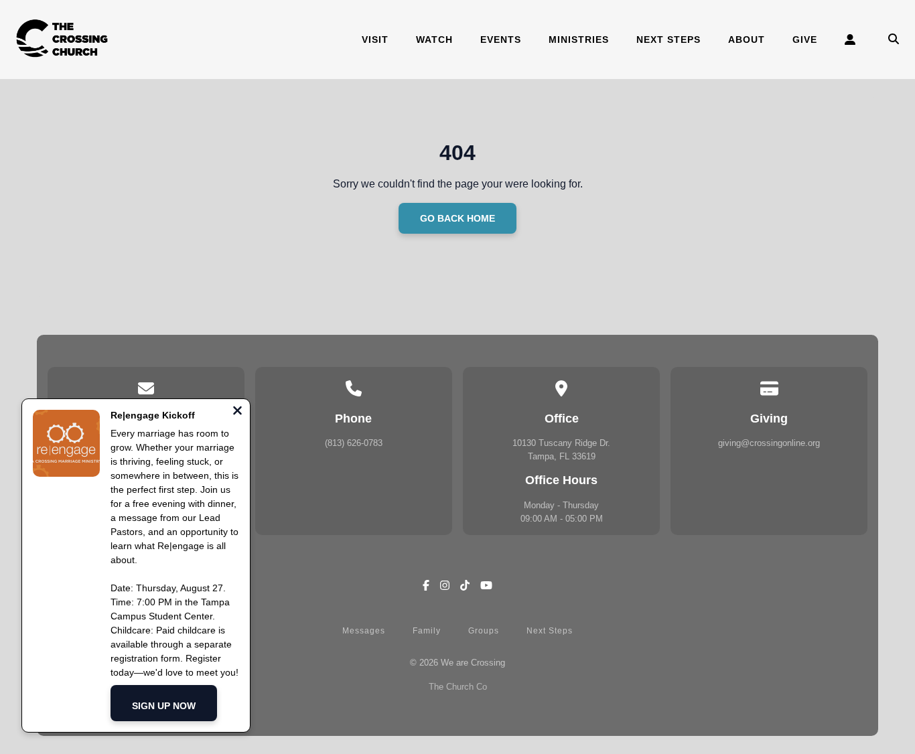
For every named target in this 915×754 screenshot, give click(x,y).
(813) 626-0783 (353, 443)
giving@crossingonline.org (769, 443)
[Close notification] (237, 412)
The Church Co (458, 687)
